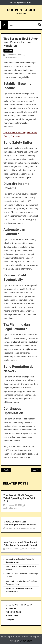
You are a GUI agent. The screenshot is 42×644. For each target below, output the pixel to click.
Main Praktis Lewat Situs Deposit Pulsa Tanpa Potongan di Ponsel (37, 470)
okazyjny (10, 619)
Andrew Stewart (9, 58)
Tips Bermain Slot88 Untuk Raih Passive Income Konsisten (19, 590)
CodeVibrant (26, 640)
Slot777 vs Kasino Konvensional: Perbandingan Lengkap (22, 575)
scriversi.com (21, 9)
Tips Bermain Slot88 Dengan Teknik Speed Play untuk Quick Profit (19, 498)
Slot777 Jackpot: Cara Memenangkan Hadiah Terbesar (19, 523)
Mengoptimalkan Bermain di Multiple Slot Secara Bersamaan (20, 560)
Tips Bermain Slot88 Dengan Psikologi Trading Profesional (7, 470)
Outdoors (8, 51)
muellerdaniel (12, 615)
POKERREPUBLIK (13, 612)
